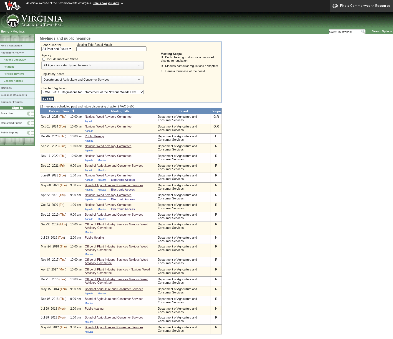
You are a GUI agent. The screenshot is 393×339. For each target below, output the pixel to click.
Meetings (6, 88)
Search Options (382, 31)
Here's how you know (106, 3)
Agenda (89, 121)
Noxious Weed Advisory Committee (108, 116)
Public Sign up (9, 132)
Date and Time (60, 111)
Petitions (9, 66)
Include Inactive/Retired (62, 59)
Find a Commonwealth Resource (365, 6)
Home (5, 31)
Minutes (102, 160)
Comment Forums (12, 102)
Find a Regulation (11, 45)
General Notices (13, 80)
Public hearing (94, 308)
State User (7, 113)
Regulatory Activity (12, 52)
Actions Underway (15, 59)
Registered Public (11, 123)
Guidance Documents (14, 95)
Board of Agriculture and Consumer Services (114, 165)
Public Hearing (94, 136)
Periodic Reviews (14, 73)
